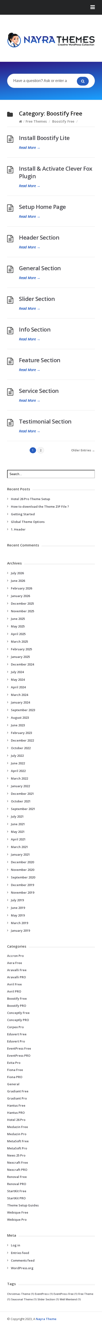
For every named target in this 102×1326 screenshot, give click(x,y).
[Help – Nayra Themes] (51, 40)
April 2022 (18, 771)
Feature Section (39, 360)
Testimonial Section (45, 421)
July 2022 (17, 755)
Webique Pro (17, 1219)
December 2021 (22, 793)
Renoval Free (17, 1177)
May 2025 (18, 626)
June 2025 (18, 619)
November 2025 (22, 611)
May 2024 (18, 679)
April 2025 (18, 634)
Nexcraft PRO (17, 1169)
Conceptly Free (18, 1013)
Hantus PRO (16, 1112)
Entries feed (20, 1253)
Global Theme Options (28, 522)
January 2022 (20, 786)
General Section (40, 268)
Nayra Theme (46, 1319)
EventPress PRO (18, 1055)
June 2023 (18, 725)
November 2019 (22, 892)
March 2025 (19, 641)
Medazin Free (17, 1127)
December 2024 (22, 664)
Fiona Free (15, 1070)
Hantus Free (16, 1105)
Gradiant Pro (17, 1098)
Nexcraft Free (17, 1162)
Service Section (39, 391)
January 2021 (20, 854)
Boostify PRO (16, 1005)
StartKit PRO (16, 1198)
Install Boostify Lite (44, 138)
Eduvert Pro (16, 1041)
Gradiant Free (17, 1091)
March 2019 (19, 923)
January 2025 (20, 657)
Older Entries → (83, 450)
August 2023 (20, 717)
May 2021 (18, 831)
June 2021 (18, 824)
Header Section (39, 237)
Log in (15, 1245)
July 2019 (17, 900)
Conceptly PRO (18, 1020)
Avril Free (14, 984)
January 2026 (20, 596)
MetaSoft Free (18, 1141)
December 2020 (22, 862)
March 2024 (19, 695)
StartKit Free (16, 1191)
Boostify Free (63, 121)
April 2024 (18, 687)
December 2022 (22, 740)
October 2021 (21, 801)
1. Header (18, 529)
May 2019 (18, 915)
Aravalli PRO (16, 977)
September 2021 (23, 809)
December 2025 (22, 603)
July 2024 (17, 672)
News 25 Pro (16, 1155)
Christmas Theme (20, 1294)
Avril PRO (14, 991)
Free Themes (36, 121)
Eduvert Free (17, 1034)
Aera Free (14, 963)
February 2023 (21, 733)
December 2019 (22, 885)
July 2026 (17, 573)
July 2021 (17, 816)
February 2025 (21, 649)
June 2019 (18, 908)
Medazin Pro (16, 1134)
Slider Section (37, 299)
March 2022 (19, 778)
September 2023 (23, 710)
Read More (29, 147)
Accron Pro (15, 956)
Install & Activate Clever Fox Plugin (55, 172)
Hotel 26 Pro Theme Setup (30, 499)
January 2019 (20, 930)
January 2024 (20, 702)
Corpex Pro (15, 1027)
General (13, 1084)
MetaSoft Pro (17, 1148)
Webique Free (17, 1212)
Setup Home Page (42, 207)
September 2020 (23, 877)
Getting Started (23, 514)
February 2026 (21, 588)
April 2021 (18, 839)
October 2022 (21, 748)
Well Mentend (70, 1299)
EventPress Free (19, 1048)
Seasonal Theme (24, 1299)
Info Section (35, 329)
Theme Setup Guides (23, 1205)
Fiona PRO (14, 1077)
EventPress (44, 1294)
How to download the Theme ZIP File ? (40, 506)
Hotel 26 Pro (16, 1120)
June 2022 (18, 763)
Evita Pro (13, 1063)
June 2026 (18, 581)
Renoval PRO (16, 1184)
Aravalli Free (17, 970)
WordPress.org (22, 1268)
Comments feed (23, 1260)
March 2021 (19, 847)
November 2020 (22, 870)
